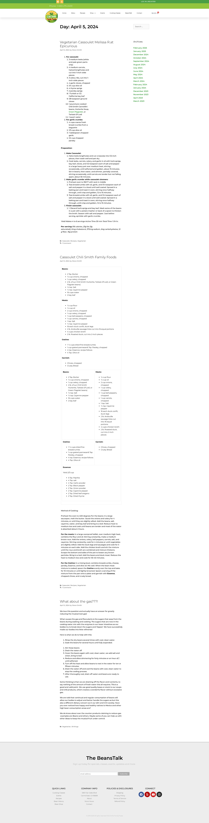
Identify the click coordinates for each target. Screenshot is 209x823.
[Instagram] (159, 794)
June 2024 (138, 71)
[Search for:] (141, 26)
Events (102, 13)
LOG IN (144, 2)
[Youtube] (153, 794)
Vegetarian (81, 241)
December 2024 (140, 54)
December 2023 (140, 91)
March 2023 (138, 101)
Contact (139, 13)
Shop (92, 13)
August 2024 (139, 64)
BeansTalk (128, 13)
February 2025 (140, 48)
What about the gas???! (79, 601)
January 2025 (139, 51)
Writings (75, 726)
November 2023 (140, 94)
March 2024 (138, 81)
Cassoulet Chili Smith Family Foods (88, 257)
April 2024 (138, 78)
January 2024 (139, 88)
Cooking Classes (115, 13)
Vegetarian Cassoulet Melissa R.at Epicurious (86, 44)
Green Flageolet (76, 112)
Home (64, 13)
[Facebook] (58, 1)
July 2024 (137, 68)
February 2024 (140, 84)
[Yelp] (61, 1)
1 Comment (66, 243)
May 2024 (137, 74)
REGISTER (151, 2)
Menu (73, 13)
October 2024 (139, 58)
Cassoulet (66, 241)
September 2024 (141, 61)
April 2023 (138, 98)
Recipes (82, 13)
